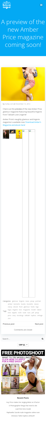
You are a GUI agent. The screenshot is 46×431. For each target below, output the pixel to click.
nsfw (20, 313)
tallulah (27, 315)
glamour (15, 301)
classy (10, 307)
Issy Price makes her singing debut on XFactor (23, 402)
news (27, 301)
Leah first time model (23, 409)
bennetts (17, 304)
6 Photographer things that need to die (23, 406)
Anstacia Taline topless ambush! (23, 416)
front (21, 307)
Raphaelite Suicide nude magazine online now (23, 412)
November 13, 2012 (23, 104)
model (33, 310)
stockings (20, 315)
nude (24, 313)
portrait (38, 301)
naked (39, 310)
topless (33, 315)
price (9, 315)
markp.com (9, 104)
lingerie (21, 301)
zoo (9, 318)
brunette (30, 304)
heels (33, 307)
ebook (15, 307)
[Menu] (41, 5)
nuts (28, 313)
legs (37, 307)
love (20, 310)
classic (36, 304)
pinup (32, 301)
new (9, 313)
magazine (26, 310)
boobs (23, 304)
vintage (40, 315)
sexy (14, 315)
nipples (14, 313)
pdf (33, 313)
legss (10, 310)
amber (10, 304)
